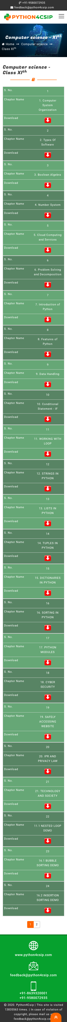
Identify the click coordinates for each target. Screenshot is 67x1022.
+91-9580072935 (33, 2)
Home (9, 44)
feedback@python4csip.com (33, 7)
